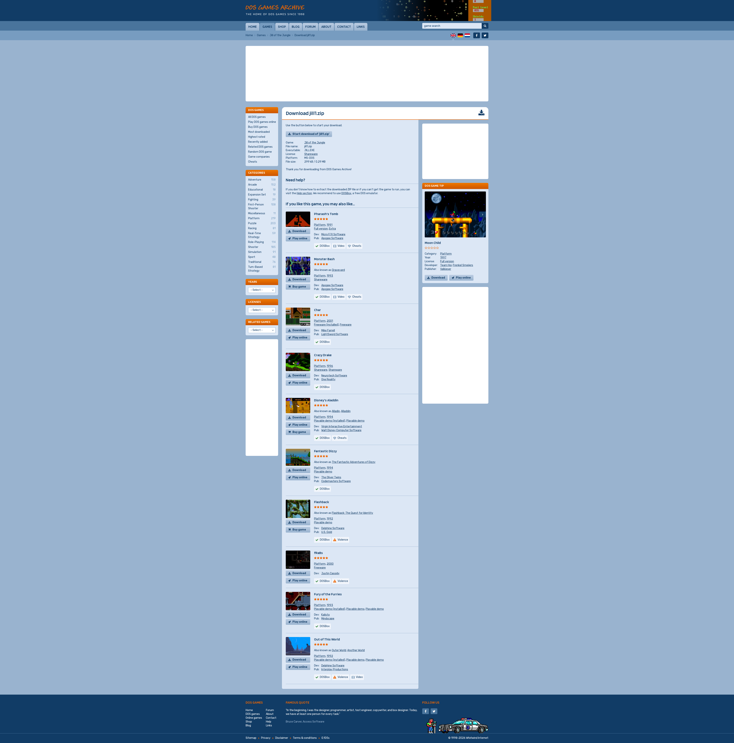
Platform (320, 224)
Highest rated (256, 136)
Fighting (262, 199)
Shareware (311, 154)
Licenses (254, 302)
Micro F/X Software (333, 234)
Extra (332, 228)
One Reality (328, 379)
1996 (330, 366)
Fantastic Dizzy (325, 451)
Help (268, 721)
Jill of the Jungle (280, 35)
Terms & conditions (305, 738)
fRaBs (318, 553)
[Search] (485, 26)
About (326, 27)
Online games (254, 717)
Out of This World (327, 639)
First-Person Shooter (262, 206)
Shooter (262, 247)
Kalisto (325, 614)
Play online (299, 238)
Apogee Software (332, 238)
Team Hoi (446, 265)
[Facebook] (476, 35)
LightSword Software (334, 334)
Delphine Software (332, 528)
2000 (330, 563)
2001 (330, 321)
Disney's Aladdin (326, 400)
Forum (310, 27)
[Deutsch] (460, 35)
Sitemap (251, 738)
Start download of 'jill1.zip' (310, 134)
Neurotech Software (334, 375)
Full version (321, 228)
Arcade (262, 184)
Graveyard (338, 270)
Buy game (299, 286)
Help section (304, 193)
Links (361, 27)
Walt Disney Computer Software (341, 430)
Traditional (262, 262)
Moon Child (433, 243)
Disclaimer (281, 738)
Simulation (262, 252)
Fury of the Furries (328, 594)
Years (252, 282)
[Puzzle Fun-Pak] (434, 10)
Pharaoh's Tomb (326, 214)
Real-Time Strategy (262, 235)
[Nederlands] (467, 35)
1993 (330, 275)
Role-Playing (262, 242)
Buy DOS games (258, 127)
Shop (282, 27)
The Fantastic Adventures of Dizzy (353, 462)
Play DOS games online (262, 122)
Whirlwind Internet (477, 738)
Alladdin (346, 411)
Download (299, 231)
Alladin (336, 411)
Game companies (259, 156)
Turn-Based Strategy (262, 268)
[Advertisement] (367, 73)
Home (252, 27)
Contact (344, 27)
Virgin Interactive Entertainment (341, 426)
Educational (262, 189)
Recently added (258, 141)
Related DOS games (260, 146)
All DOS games (257, 117)
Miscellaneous (262, 213)
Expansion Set (262, 194)
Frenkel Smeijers (463, 265)
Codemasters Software (336, 481)
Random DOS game (260, 151)
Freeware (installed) (326, 324)
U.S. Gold (326, 532)
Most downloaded (259, 132)
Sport (262, 257)
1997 (443, 257)
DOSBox (346, 193)
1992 (330, 518)
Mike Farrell (328, 330)
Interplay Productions (334, 669)
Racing (262, 228)
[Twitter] (485, 35)
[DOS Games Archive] (275, 10)
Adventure (262, 179)
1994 (330, 417)
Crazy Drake (323, 355)
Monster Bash (324, 259)
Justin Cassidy (330, 573)
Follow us (430, 702)
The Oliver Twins (331, 477)
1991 (329, 224)
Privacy (265, 738)
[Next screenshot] (482, 214)
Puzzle (262, 223)
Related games (259, 322)
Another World (356, 650)
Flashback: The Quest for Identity (352, 513)
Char (317, 310)
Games (267, 27)
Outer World (339, 650)
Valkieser (445, 269)
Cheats (252, 161)
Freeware (346, 324)
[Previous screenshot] (428, 214)
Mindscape (327, 618)
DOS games (254, 702)
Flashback (321, 502)
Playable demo (355, 420)
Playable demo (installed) (329, 420)
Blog (296, 27)
